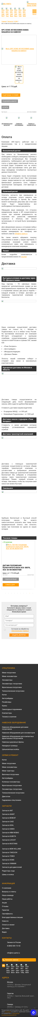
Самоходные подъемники (12, 709)
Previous (3, 566)
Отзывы (5, 906)
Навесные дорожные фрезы (13, 742)
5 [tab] (18, 593)
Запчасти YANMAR (9, 863)
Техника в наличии (9, 717)
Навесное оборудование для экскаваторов (18, 733)
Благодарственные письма (12, 917)
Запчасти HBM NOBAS (10, 833)
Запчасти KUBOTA (9, 836)
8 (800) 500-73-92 (13, 946)
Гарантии (5, 910)
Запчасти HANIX (8, 829)
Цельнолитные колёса (10, 749)
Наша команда (7, 895)
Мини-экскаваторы (9, 676)
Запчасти (7, 806)
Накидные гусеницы (10, 746)
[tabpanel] (19, 565)
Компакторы (7, 713)
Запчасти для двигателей (12, 867)
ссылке (24, 257)
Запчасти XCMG (8, 860)
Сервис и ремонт (10, 755)
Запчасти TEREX (8, 856)
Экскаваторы (7, 680)
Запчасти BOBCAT (9, 818)
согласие (8, 1012)
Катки (4, 695)
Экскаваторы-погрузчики (12, 684)
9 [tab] (30, 593)
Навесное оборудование (14, 722)
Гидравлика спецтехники (11, 800)
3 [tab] (11, 593)
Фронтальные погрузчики (12, 687)
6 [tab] (21, 593)
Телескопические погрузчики (13, 691)
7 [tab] (24, 593)
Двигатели (6, 796)
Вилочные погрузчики (10, 774)
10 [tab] (33, 593)
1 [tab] (5, 593)
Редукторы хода (8, 871)
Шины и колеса (8, 875)
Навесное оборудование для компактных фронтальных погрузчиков (18, 737)
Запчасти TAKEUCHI (9, 852)
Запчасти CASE (8, 822)
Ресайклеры (6, 702)
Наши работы (7, 899)
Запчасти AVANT (8, 814)
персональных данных (20, 631)
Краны (4, 706)
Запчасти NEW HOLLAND (11, 849)
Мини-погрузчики (9, 673)
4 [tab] (14, 593)
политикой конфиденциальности (10, 1014)
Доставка (5, 928)
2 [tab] (8, 593)
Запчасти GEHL (8, 825)
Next (35, 566)
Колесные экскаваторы (11, 782)
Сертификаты (7, 914)
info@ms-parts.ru (21, 234)
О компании (6, 888)
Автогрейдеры (7, 698)
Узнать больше (11, 579)
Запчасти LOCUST (9, 840)
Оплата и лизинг (8, 925)
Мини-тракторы (8, 771)
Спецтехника (8, 668)
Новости (5, 921)
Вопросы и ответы (9, 892)
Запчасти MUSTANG (9, 844)
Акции (4, 903)
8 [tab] (27, 593)
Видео (4, 932)
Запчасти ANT (7, 811)
